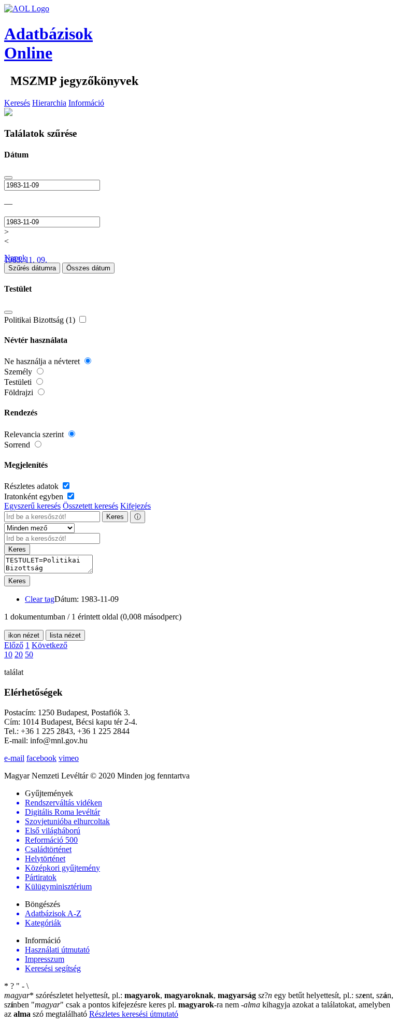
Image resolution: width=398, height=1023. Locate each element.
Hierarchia (49, 102)
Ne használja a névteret (43, 361)
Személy (19, 371)
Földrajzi (19, 392)
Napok (15, 257)
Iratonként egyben (34, 496)
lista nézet (65, 635)
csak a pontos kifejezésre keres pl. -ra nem (136, 1004)
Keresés (17, 102)
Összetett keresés (90, 505)
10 (8, 654)
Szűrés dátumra (32, 268)
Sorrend (18, 444)
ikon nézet (23, 635)
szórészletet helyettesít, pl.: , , (130, 995)
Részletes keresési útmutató (133, 1014)
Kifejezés (135, 505)
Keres (115, 517)
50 (29, 654)
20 (19, 654)
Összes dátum (88, 268)
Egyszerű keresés (32, 505)
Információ (86, 102)
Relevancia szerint (35, 434)
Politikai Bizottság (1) (40, 319)
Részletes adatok (32, 486)
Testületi (19, 382)
